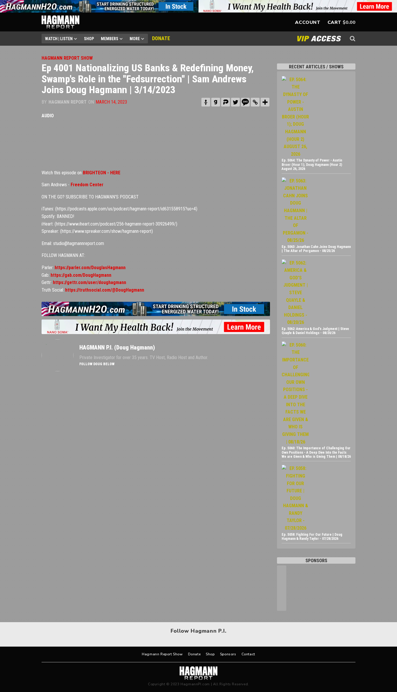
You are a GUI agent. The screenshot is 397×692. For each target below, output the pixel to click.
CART (334, 22)
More (135, 38)
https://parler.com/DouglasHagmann (90, 267)
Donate (194, 654)
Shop (89, 38)
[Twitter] (235, 102)
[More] (265, 102)
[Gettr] (205, 102)
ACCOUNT (307, 22)
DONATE (161, 38)
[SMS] (245, 102)
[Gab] (215, 102)
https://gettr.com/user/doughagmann (89, 282)
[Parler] (225, 102)
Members (109, 38)
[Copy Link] (255, 102)
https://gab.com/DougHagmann (81, 275)
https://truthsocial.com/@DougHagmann (104, 290)
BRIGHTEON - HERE (101, 172)
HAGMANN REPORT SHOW (67, 58)
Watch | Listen (59, 38)
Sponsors (228, 654)
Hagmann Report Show (162, 654)
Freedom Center (87, 184)
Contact (248, 654)
